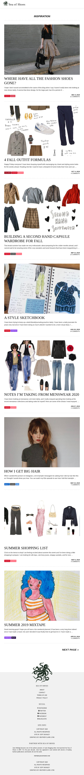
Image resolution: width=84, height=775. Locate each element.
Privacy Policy (42, 698)
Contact (42, 692)
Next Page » (70, 649)
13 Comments (75, 254)
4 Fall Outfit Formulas (27, 160)
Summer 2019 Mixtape (24, 625)
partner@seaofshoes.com (42, 755)
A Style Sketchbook (24, 318)
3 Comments (75, 561)
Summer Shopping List (26, 548)
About (42, 690)
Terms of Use (42, 695)
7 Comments (75, 485)
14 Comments (75, 331)
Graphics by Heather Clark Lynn (42, 737)
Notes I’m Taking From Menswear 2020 (41, 394)
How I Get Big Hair (22, 471)
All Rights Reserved (42, 732)
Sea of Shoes (17, 4)
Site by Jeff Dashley (42, 734)
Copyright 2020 (42, 729)
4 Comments (75, 173)
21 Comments (75, 96)
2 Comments (75, 408)
